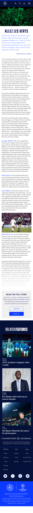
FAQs (16, 457)
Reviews (16, 461)
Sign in (16, 308)
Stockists (5, 469)
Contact (16, 453)
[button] (29, 3)
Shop (5, 461)
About (6, 453)
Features (5, 457)
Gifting (6, 465)
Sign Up (16, 314)
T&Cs (27, 453)
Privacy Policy (27, 457)
